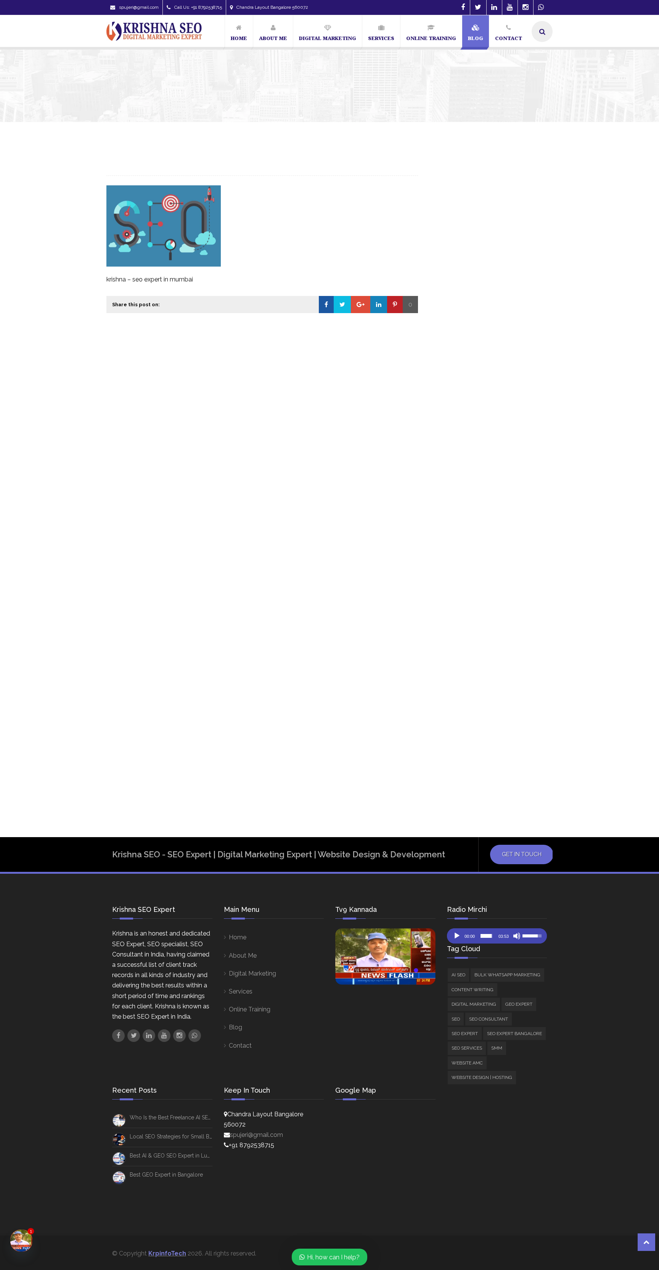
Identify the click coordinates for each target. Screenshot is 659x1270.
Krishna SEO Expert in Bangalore (475, 677)
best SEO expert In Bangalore (470, 589)
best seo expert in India (462, 604)
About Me (243, 955)
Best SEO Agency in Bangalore (471, 545)
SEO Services (462, 426)
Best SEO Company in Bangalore (473, 560)
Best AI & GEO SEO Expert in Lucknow (176, 1156)
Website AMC (462, 461)
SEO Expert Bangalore (474, 416)
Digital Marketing (466, 374)
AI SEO (453, 343)
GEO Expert (459, 384)
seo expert (447, 691)
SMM (450, 450)
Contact (240, 1045)
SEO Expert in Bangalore (464, 706)
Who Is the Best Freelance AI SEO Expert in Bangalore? (540, 256)
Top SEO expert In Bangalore (469, 750)
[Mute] (517, 936)
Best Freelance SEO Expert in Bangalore (484, 531)
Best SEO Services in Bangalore (472, 618)
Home (237, 937)
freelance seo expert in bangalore (478, 648)
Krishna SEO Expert (457, 662)
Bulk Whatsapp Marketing (479, 353)
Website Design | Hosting (478, 471)
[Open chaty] (21, 1240)
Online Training (249, 1009)
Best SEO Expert (453, 574)
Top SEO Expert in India (461, 765)
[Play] (457, 936)
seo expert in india (456, 721)
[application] (497, 936)
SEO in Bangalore (513, 721)
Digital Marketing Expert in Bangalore (482, 633)
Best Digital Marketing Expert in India (480, 516)
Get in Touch (522, 854)
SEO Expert (459, 405)
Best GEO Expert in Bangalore (166, 1175)
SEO (449, 395)
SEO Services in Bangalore (466, 735)
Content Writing (465, 364)
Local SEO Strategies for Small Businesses (181, 1136)
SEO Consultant (474, 440)
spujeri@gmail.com (139, 7)
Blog (235, 1027)
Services (240, 991)
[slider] (486, 936)
